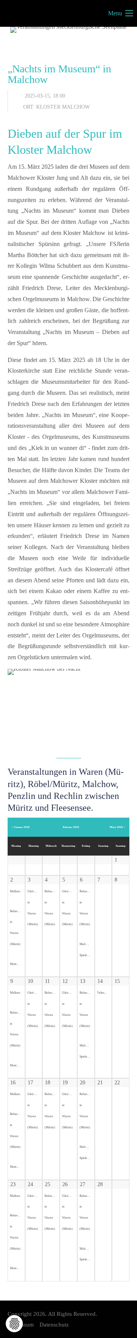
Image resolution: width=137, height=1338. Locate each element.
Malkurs (15, 891)
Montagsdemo (18, 964)
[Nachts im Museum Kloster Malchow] (68, 709)
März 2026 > (117, 827)
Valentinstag (104, 992)
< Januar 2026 (21, 827)
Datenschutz (54, 1325)
